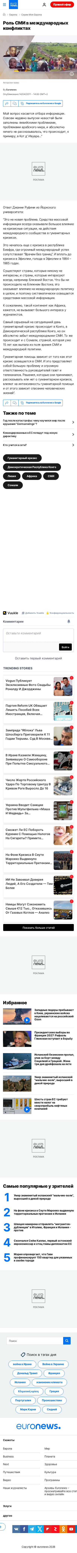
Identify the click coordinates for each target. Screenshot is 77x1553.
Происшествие (52, 1400)
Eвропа (13, 15)
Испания (20, 1382)
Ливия (12, 475)
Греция (54, 1391)
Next (6, 1464)
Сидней (52, 1409)
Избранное (15, 1002)
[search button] (67, 1341)
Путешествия (11, 1472)
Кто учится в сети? (15, 445)
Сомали (13, 485)
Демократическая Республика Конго (32, 466)
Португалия (23, 1400)
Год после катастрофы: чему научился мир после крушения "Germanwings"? (34, 422)
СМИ (51, 475)
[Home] (4, 14)
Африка (32, 475)
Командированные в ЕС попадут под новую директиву (30, 434)
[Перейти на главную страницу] (13, 4)
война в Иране (22, 1364)
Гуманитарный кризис (22, 457)
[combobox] (39, 1341)
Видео (7, 1480)
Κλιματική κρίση (28, 1391)
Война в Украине (53, 1364)
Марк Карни (28, 1409)
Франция (54, 1373)
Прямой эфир (62, 4)
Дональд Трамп (27, 1373)
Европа (7, 1448)
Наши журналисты (15, 1487)
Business (8, 1456)
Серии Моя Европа (31, 15)
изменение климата (49, 1382)
